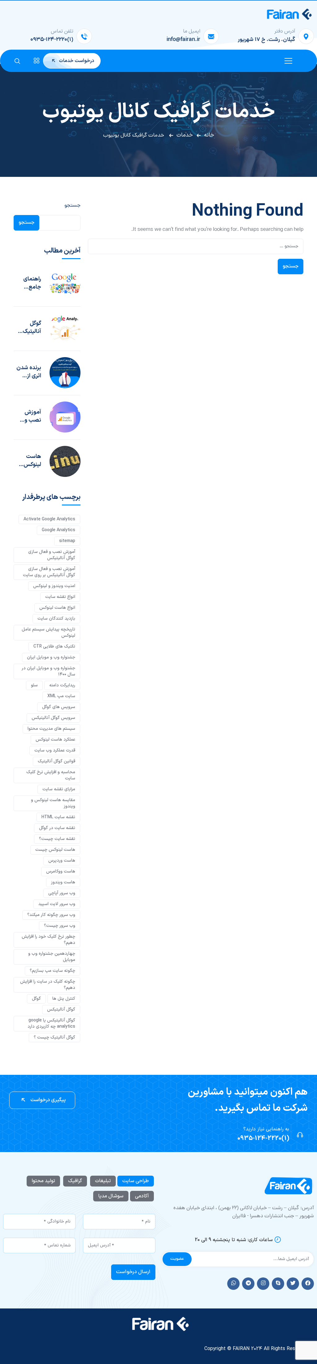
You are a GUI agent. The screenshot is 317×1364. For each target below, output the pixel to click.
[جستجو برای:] (195, 246)
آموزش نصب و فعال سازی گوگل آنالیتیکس (51, 555)
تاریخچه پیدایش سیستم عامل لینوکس (48, 632)
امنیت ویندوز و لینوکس (54, 586)
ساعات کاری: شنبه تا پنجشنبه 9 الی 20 (234, 1240)
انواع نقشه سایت (60, 597)
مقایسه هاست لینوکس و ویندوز (53, 803)
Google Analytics (58, 530)
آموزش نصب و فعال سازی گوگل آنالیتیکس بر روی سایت (28, 416)
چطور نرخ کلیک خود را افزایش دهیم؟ (48, 939)
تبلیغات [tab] (103, 1181)
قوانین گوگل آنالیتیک (56, 761)
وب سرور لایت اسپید (56, 904)
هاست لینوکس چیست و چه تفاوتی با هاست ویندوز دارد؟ (29, 461)
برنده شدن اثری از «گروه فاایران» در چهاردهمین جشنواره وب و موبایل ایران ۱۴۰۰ (27, 372)
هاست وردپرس (61, 860)
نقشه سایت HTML (58, 817)
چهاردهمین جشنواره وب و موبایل (51, 956)
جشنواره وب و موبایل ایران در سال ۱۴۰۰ (48, 671)
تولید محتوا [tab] (43, 1181)
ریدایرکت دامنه (62, 685)
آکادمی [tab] (142, 1196)
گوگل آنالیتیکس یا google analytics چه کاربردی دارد (51, 1023)
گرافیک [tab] (75, 1181)
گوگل (36, 998)
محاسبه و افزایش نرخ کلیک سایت (50, 775)
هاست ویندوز (63, 882)
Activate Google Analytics (49, 519)
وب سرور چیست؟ (59, 925)
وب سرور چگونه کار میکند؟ (51, 915)
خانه (209, 135)
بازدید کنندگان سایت (56, 618)
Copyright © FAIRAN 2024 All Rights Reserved (255, 1349)
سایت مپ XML (61, 696)
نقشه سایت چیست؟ (57, 839)
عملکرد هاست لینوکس (55, 739)
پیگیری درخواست (47, 1100)
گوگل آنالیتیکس (61, 1009)
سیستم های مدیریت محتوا (51, 728)
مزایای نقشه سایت (58, 789)
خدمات (184, 135)
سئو (34, 685)
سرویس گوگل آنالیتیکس (53, 718)
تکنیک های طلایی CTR (54, 646)
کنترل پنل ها (63, 998)
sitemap (67, 541)
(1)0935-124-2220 (263, 1138)
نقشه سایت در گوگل (57, 828)
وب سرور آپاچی (61, 893)
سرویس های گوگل (58, 707)
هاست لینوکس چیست (55, 849)
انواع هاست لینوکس (57, 607)
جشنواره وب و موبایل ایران (51, 657)
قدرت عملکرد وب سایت (54, 750)
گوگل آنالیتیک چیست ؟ (31, 328)
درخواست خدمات (76, 61)
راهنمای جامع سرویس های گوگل (30, 283)
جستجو (72, 206)
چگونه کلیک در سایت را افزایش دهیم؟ (47, 984)
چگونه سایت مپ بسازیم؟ (52, 970)
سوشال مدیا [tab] (111, 1196)
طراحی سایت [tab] (135, 1181)
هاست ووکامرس (60, 871)
